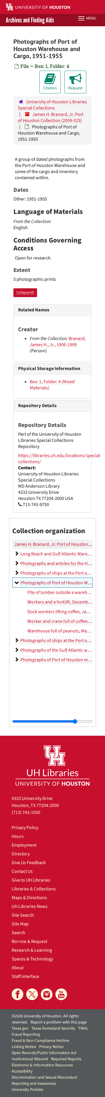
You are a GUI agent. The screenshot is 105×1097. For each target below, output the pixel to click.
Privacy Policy (25, 827)
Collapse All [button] (25, 292)
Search (18, 932)
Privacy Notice (51, 1047)
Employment (24, 845)
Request (75, 88)
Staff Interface (25, 976)
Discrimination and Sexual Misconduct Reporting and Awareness (44, 1080)
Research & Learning (32, 950)
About (18, 968)
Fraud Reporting (26, 1034)
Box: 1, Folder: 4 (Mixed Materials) (52, 385)
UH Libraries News (30, 906)
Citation (50, 88)
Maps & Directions (29, 897)
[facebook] (17, 994)
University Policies (27, 1090)
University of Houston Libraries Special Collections (52, 105)
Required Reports (66, 1059)
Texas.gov (20, 1028)
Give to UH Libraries (31, 880)
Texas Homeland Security (53, 1028)
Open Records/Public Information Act (44, 1053)
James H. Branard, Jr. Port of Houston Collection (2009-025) (50, 117)
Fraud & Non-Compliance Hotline (40, 1041)
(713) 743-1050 (26, 812)
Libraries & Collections (34, 889)
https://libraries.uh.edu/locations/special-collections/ (59, 458)
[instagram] (46, 994)
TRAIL (83, 1028)
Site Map (20, 924)
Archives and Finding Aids (30, 20)
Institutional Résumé (30, 1059)
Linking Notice (24, 1047)
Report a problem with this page (59, 1022)
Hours (18, 836)
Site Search (23, 915)
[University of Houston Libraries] (52, 765)
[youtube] (61, 994)
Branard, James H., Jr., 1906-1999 (58, 341)
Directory (21, 854)
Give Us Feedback (29, 862)
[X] (32, 994)
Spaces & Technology (32, 959)
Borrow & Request (29, 941)
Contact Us (22, 871)
